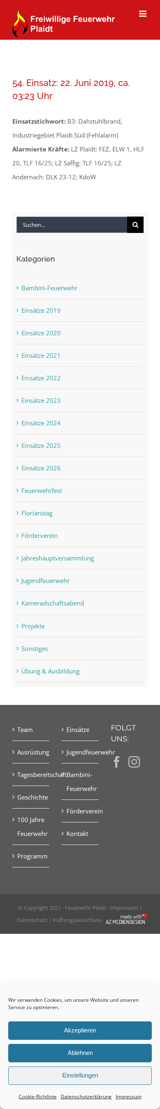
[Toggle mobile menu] (143, 13)
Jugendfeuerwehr (45, 580)
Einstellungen (80, 1075)
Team (25, 729)
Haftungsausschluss (77, 920)
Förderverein (39, 535)
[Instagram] (134, 762)
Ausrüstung (31, 752)
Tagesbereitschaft (31, 774)
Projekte (33, 626)
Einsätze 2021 (41, 355)
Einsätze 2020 (41, 333)
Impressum (129, 1096)
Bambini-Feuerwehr (49, 288)
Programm (31, 856)
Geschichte (31, 797)
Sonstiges (34, 648)
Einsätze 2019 (41, 310)
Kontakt (77, 833)
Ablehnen (80, 1052)
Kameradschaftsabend (52, 603)
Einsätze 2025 (41, 445)
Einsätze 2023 (41, 400)
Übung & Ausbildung (50, 671)
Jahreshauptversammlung (57, 558)
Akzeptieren (80, 1030)
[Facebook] (116, 762)
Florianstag (37, 513)
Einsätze (77, 729)
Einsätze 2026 (41, 468)
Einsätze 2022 (41, 378)
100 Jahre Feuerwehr (31, 826)
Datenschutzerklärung (86, 1096)
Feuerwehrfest (41, 490)
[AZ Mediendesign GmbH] (127, 919)
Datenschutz (32, 920)
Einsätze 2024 (41, 423)
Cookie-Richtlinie (38, 1096)
